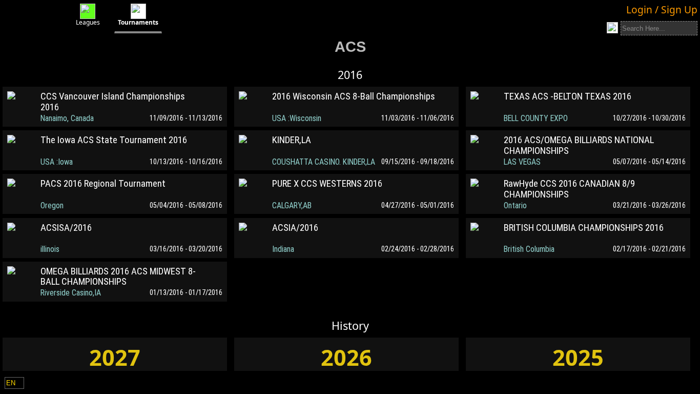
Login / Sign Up (661, 9)
